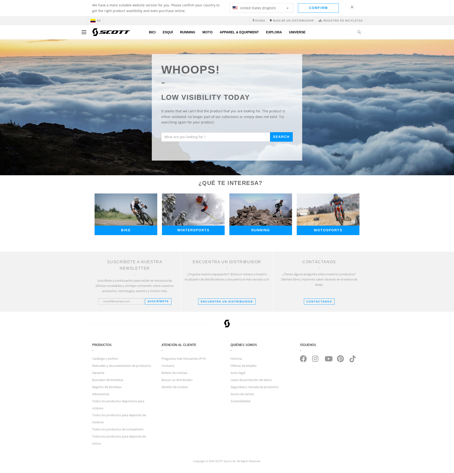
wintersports (193, 230)
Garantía (98, 373)
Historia (236, 358)
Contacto (168, 366)
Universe (297, 32)
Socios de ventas (242, 394)
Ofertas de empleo (244, 366)
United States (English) (257, 8)
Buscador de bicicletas (107, 380)
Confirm (318, 8)
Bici (152, 32)
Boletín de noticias (174, 373)
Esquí (168, 32)
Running (187, 32)
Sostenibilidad (240, 401)
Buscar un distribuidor (177, 380)
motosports (328, 230)
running (260, 230)
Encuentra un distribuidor (227, 301)
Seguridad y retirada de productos (255, 387)
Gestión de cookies (175, 387)
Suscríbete (158, 301)
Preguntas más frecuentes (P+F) (184, 358)
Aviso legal (238, 373)
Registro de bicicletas (107, 387)
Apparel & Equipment (239, 32)
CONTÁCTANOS (319, 301)
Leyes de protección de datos (251, 380)
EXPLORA (274, 32)
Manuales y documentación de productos (121, 366)
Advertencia (100, 394)
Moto (207, 32)
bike (126, 230)
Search (281, 137)
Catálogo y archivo (105, 358)
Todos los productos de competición (118, 429)
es (99, 20)
